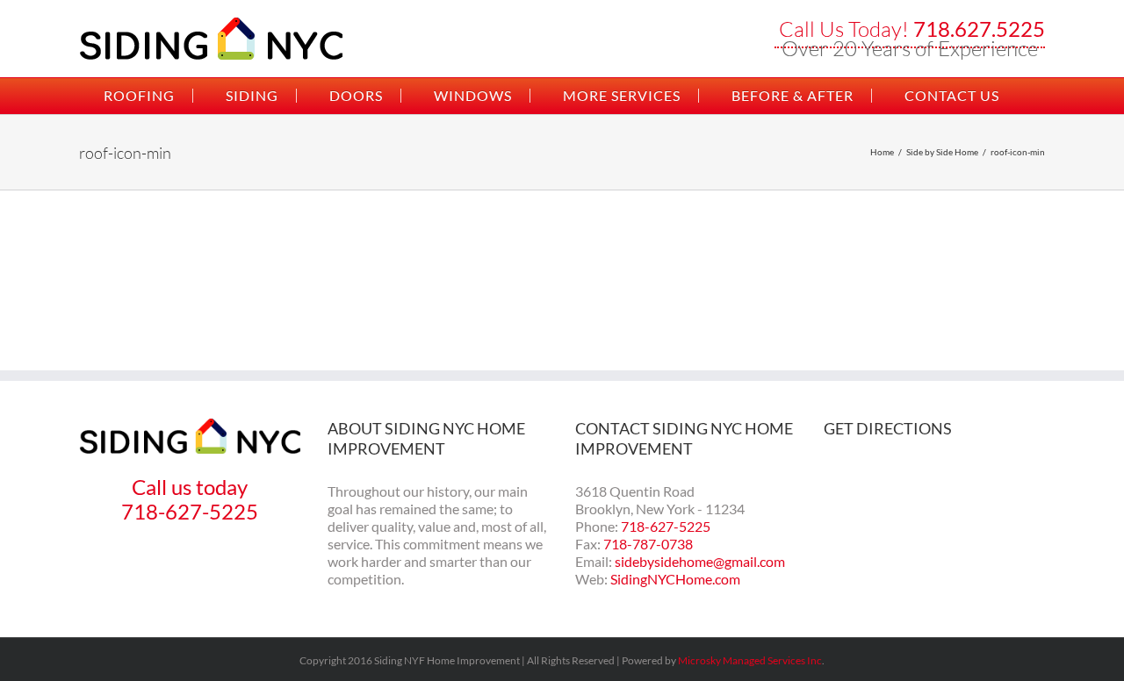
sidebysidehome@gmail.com (700, 561)
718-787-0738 (648, 543)
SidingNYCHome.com (675, 578)
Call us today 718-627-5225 (189, 499)
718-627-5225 (665, 526)
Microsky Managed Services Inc (750, 660)
